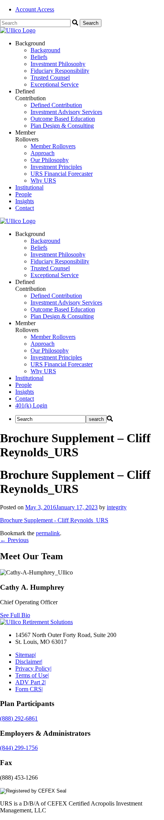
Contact (24, 208)
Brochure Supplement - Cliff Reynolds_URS (54, 520)
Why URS (43, 180)
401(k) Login (31, 405)
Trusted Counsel (50, 77)
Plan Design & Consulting (62, 125)
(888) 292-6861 (19, 718)
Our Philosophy (50, 160)
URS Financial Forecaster (62, 173)
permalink (48, 533)
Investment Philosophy (58, 64)
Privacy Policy (33, 668)
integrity (117, 507)
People (23, 194)
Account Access (34, 9)
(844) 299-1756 (19, 748)
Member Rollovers (53, 146)
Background (45, 50)
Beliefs (39, 57)
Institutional (29, 187)
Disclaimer (28, 661)
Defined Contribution (56, 105)
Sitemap (25, 655)
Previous (14, 540)
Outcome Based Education (63, 119)
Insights (24, 201)
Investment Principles (56, 167)
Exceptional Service (55, 84)
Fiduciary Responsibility (60, 70)
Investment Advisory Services (66, 112)
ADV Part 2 (30, 682)
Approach (43, 153)
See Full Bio (15, 615)
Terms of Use (32, 675)
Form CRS (29, 689)
